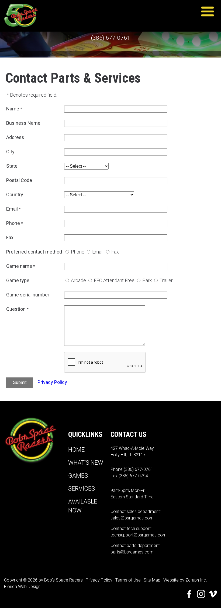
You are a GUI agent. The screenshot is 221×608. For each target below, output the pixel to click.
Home (76, 449)
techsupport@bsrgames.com (138, 535)
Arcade (78, 280)
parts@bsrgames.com (131, 552)
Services (81, 488)
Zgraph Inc (195, 580)
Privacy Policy (52, 382)
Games (78, 475)
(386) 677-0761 (110, 38)
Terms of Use (128, 580)
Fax (115, 252)
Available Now (82, 506)
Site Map (152, 580)
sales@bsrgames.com (132, 518)
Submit (19, 382)
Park (147, 280)
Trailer (166, 280)
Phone (77, 252)
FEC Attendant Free (114, 280)
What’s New (85, 462)
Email (97, 252)
